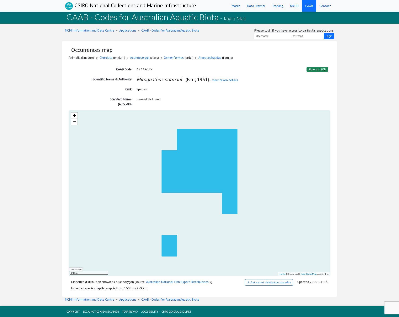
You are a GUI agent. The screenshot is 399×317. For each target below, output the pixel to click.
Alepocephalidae (209, 57)
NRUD (294, 6)
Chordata (106, 57)
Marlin (236, 6)
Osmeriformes (174, 57)
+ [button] (74, 115)
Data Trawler (256, 6)
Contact (325, 6)
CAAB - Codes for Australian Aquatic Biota (170, 30)
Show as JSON (317, 69)
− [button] (74, 121)
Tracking (277, 6)
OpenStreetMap (308, 273)
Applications (127, 30)
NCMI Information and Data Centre (89, 30)
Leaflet (282, 273)
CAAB (309, 6)
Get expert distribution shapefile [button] (270, 282)
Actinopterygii (139, 57)
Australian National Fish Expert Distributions (177, 282)
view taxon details (225, 80)
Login (329, 36)
